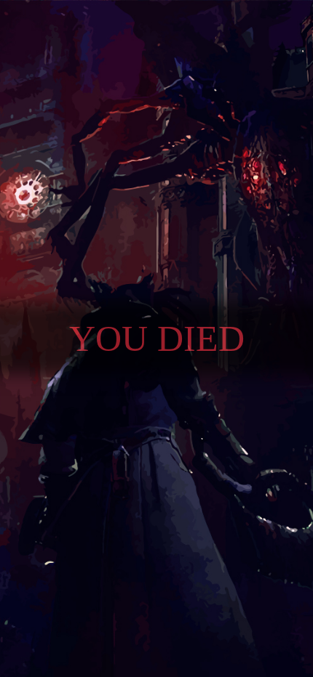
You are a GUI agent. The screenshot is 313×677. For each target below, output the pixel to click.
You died (157, 338)
